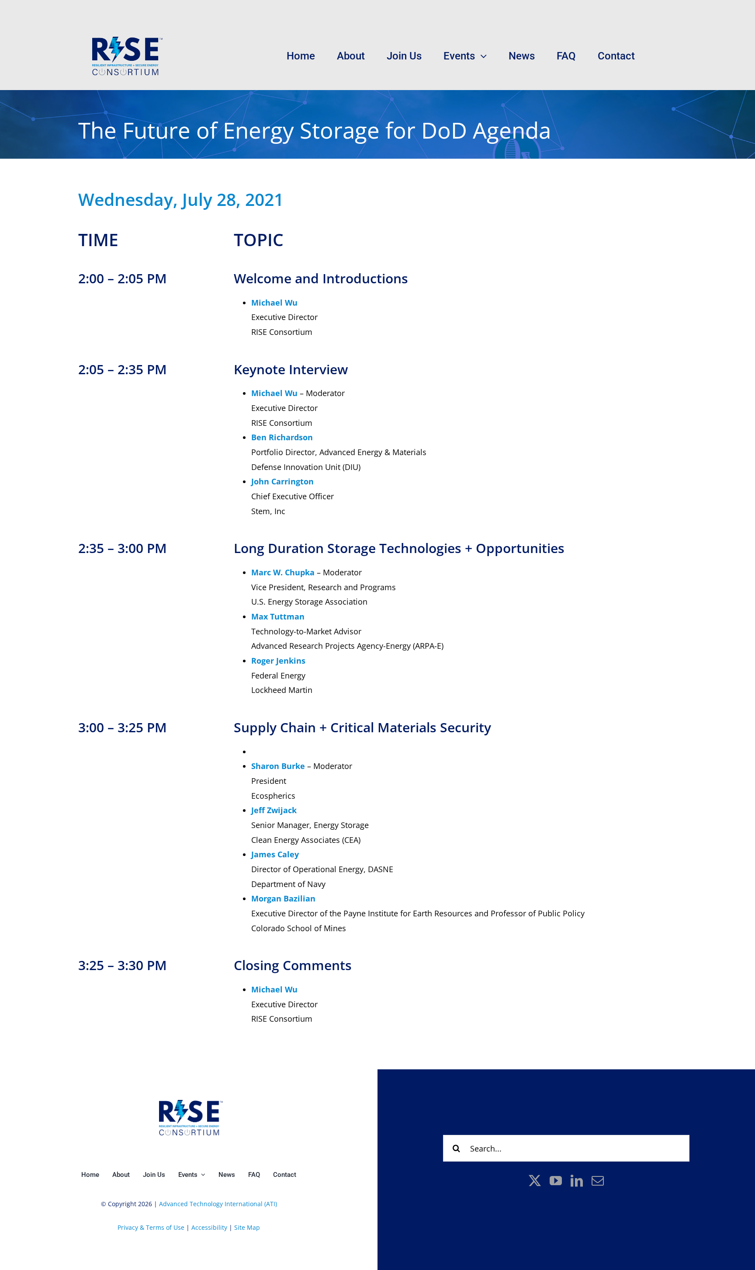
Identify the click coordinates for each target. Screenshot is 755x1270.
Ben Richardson (282, 437)
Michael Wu (274, 302)
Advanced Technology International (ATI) (218, 1204)
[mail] (598, 1181)
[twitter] (535, 1181)
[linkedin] (577, 1181)
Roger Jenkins (278, 660)
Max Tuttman (278, 616)
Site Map (247, 1227)
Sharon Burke (278, 766)
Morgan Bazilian (283, 898)
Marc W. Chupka (283, 572)
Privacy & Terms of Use (151, 1227)
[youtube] (556, 1181)
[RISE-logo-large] (127, 40)
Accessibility (208, 1227)
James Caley (275, 854)
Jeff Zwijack (274, 810)
